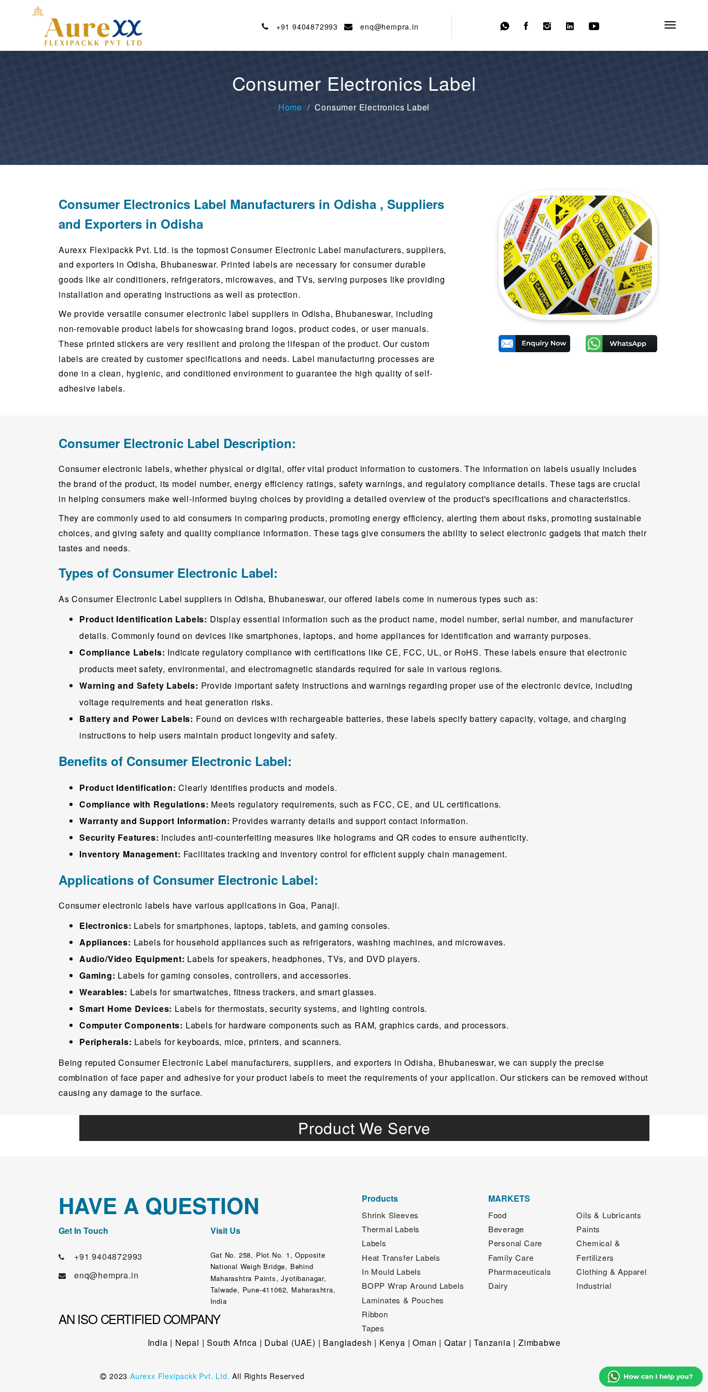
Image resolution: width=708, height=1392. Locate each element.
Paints (588, 1228)
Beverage (506, 1228)
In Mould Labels (391, 1271)
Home (290, 107)
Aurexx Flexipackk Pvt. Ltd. (180, 1376)
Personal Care (515, 1242)
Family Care (511, 1257)
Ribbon (375, 1314)
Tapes (373, 1328)
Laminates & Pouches (403, 1299)
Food (497, 1214)
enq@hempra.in (387, 26)
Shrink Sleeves (390, 1214)
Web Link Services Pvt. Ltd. (554, 1376)
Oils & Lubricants (609, 1214)
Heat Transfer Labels (401, 1257)
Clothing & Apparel (611, 1271)
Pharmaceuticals (519, 1271)
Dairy (498, 1285)
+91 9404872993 (304, 26)
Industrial (593, 1285)
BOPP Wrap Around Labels (413, 1285)
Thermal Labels (391, 1228)
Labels (374, 1242)
